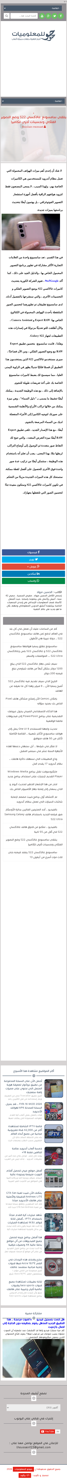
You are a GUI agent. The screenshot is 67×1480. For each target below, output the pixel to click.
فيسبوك (32, 552)
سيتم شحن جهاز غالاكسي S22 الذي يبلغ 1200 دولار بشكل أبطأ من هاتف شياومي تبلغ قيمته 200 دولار (36, 668)
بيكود (23, 1475)
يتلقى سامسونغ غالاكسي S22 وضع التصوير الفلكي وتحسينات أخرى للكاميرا (34, 842)
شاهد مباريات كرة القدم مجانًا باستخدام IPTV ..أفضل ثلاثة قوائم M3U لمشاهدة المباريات (25, 1218)
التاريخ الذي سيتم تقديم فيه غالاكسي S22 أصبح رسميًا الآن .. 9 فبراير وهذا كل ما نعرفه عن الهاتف (35, 686)
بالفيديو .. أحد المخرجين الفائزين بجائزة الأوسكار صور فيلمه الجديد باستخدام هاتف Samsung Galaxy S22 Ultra (33, 814)
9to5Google (51, 281)
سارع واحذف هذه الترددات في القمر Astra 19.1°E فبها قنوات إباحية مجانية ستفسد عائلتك (25, 1263)
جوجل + (32, 566)
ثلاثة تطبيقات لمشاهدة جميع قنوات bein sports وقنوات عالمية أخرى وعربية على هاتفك (24, 1285)
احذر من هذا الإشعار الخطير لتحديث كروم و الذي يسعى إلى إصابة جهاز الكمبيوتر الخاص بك (36, 787)
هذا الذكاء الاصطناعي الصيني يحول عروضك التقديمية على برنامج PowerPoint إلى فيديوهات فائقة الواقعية (34, 716)
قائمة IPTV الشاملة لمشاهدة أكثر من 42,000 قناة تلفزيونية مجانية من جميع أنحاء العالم (25, 1130)
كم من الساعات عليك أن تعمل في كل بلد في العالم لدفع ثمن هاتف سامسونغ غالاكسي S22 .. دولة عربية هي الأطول (36, 633)
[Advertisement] (33, 66)
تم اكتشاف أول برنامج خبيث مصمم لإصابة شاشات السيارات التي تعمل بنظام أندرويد (37, 799)
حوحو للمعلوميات (23, 1469)
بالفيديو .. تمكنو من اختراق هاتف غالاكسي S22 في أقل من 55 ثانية (36, 829)
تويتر (32, 559)
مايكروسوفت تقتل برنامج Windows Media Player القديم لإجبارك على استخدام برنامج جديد (35, 774)
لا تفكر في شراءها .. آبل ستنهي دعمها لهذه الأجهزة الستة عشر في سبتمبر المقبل (34, 749)
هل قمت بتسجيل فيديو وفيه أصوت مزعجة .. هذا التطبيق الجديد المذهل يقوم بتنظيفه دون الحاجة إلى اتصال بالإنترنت (33, 1323)
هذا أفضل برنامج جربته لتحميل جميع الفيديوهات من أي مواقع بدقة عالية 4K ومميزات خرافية (24, 1241)
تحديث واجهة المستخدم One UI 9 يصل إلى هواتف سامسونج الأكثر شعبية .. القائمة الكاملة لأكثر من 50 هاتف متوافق (35, 733)
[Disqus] (33, 913)
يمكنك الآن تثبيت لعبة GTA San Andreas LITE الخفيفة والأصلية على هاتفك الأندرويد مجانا (24, 1196)
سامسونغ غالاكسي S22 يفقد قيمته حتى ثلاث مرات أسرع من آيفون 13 (35, 855)
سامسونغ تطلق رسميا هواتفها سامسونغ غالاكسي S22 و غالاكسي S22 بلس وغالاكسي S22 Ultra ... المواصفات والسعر (35, 651)
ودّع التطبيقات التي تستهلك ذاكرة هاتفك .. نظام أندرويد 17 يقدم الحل (36, 761)
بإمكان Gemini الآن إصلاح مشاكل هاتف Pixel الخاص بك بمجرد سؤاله (34, 701)
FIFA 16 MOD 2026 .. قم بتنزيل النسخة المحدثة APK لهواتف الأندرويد (24, 1107)
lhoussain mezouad (33, 126)
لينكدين (32, 573)
